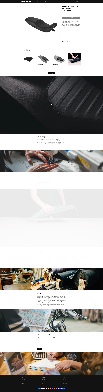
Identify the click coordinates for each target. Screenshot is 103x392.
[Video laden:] (51, 105)
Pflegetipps (65, 39)
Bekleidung (43, 382)
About (22, 380)
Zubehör (43, 383)
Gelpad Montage (65, 380)
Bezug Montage (65, 379)
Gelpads (43, 380)
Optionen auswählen (75, 70)
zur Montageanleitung (46, 181)
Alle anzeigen (51, 73)
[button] (35, 2)
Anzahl (63, 13)
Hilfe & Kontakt (65, 41)
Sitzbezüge (43, 379)
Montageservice (39, 184)
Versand (68, 11)
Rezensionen (23, 382)
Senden (39, 348)
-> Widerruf (22, 383)
